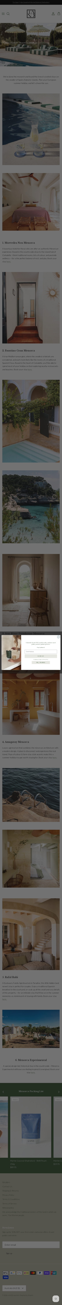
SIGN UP (41, 656)
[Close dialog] (58, 637)
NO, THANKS (40, 662)
